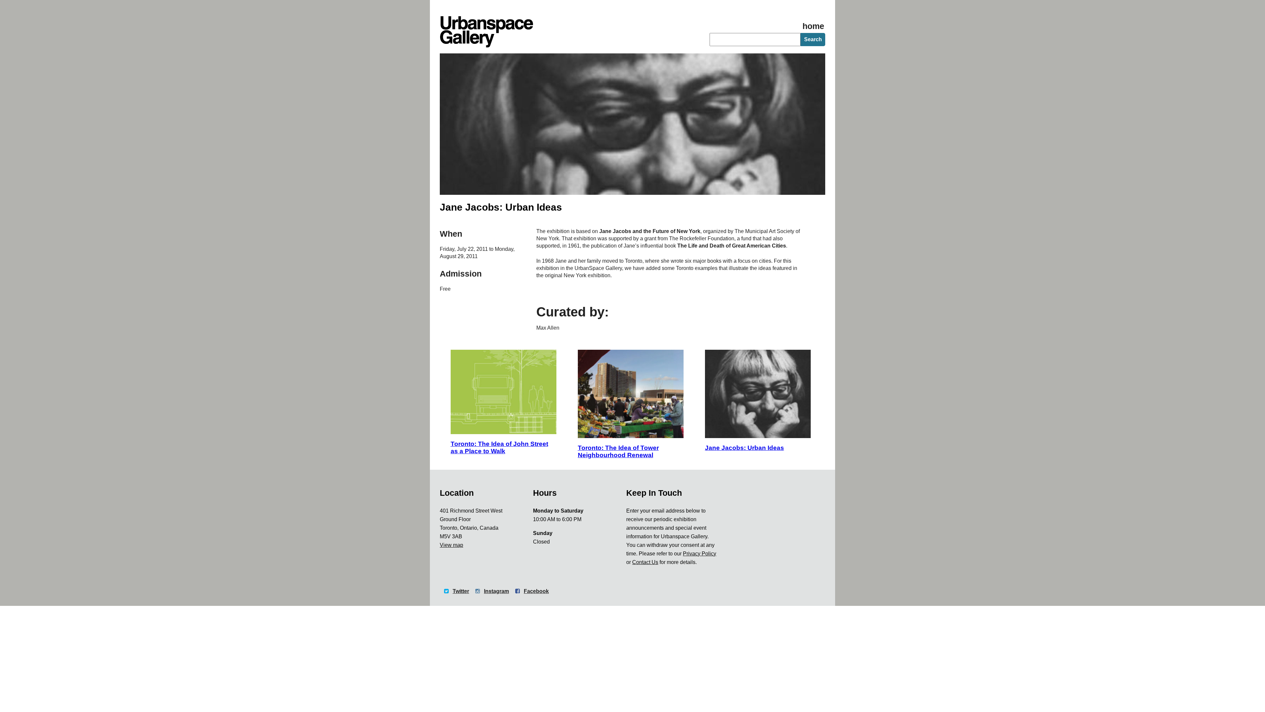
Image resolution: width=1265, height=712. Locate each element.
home (813, 26)
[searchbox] (755, 39)
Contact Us (645, 562)
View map (451, 545)
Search (813, 39)
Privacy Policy (699, 553)
